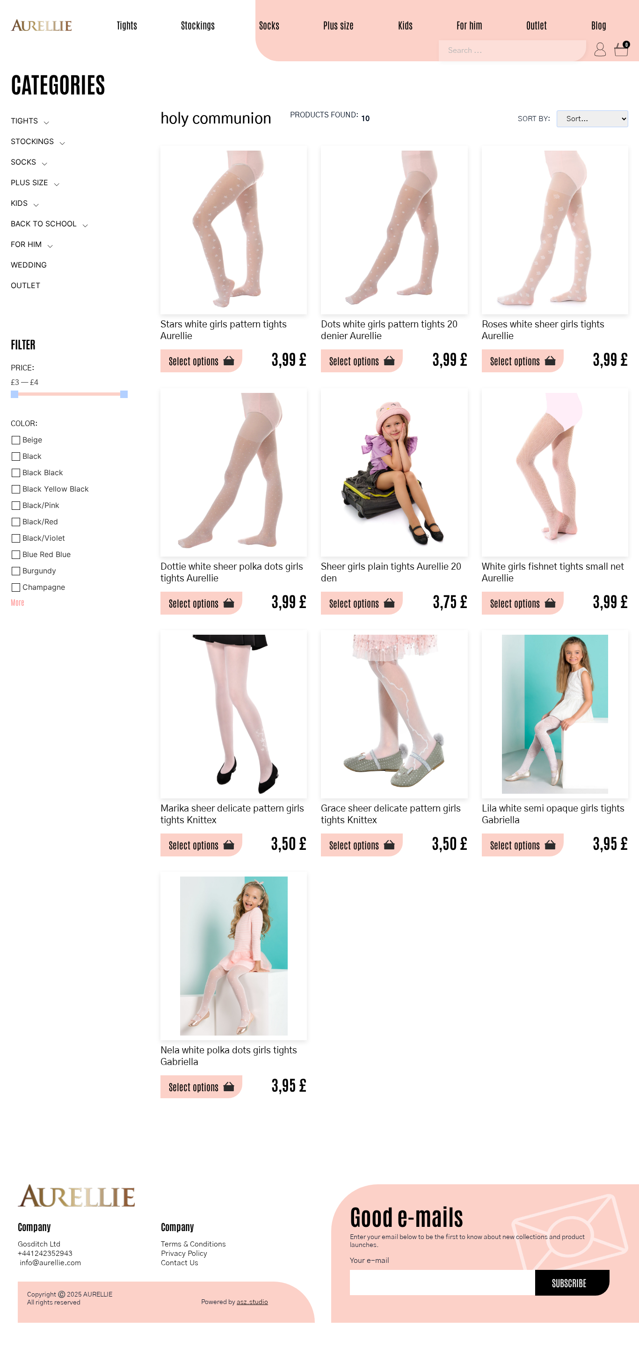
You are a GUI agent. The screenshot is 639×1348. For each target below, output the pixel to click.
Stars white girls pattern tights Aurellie (223, 330)
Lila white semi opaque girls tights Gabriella (553, 814)
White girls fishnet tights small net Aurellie (553, 572)
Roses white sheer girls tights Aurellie (543, 330)
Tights (127, 25)
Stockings (198, 25)
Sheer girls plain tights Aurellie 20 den (391, 572)
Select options (193, 361)
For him (469, 25)
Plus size (338, 25)
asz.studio (252, 1302)
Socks (269, 25)
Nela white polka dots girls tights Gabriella (228, 1056)
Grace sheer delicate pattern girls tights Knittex (391, 814)
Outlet (536, 25)
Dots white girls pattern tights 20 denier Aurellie (389, 330)
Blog (598, 25)
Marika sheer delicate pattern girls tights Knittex (232, 814)
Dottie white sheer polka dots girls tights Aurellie (231, 572)
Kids (405, 25)
